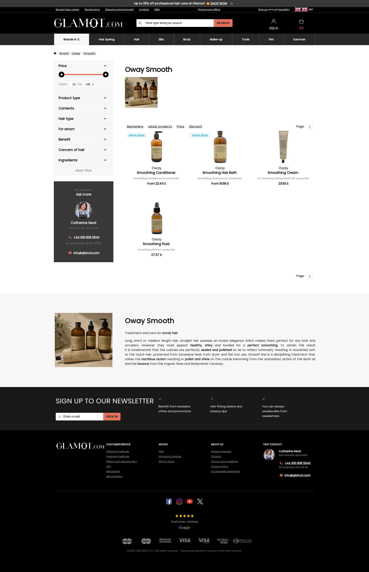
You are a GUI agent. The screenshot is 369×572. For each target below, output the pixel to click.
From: (63, 84)
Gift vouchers (114, 476)
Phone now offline (209, 9)
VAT (108, 466)
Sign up (263, 9)
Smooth (90, 53)
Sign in (112, 416)
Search (223, 23)
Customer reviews (184, 521)
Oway (76, 53)
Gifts (157, 9)
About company (221, 451)
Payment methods (117, 456)
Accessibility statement (225, 471)
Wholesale (113, 471)
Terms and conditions (224, 461)
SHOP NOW (218, 3)
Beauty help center (67, 9)
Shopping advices (170, 456)
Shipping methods (117, 451)
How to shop (166, 461)
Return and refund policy (121, 461)
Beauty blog (92, 9)
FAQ (161, 451)
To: (80, 84)
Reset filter (83, 170)
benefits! (283, 9)
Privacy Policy (219, 466)
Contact (144, 9)
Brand (63, 53)
